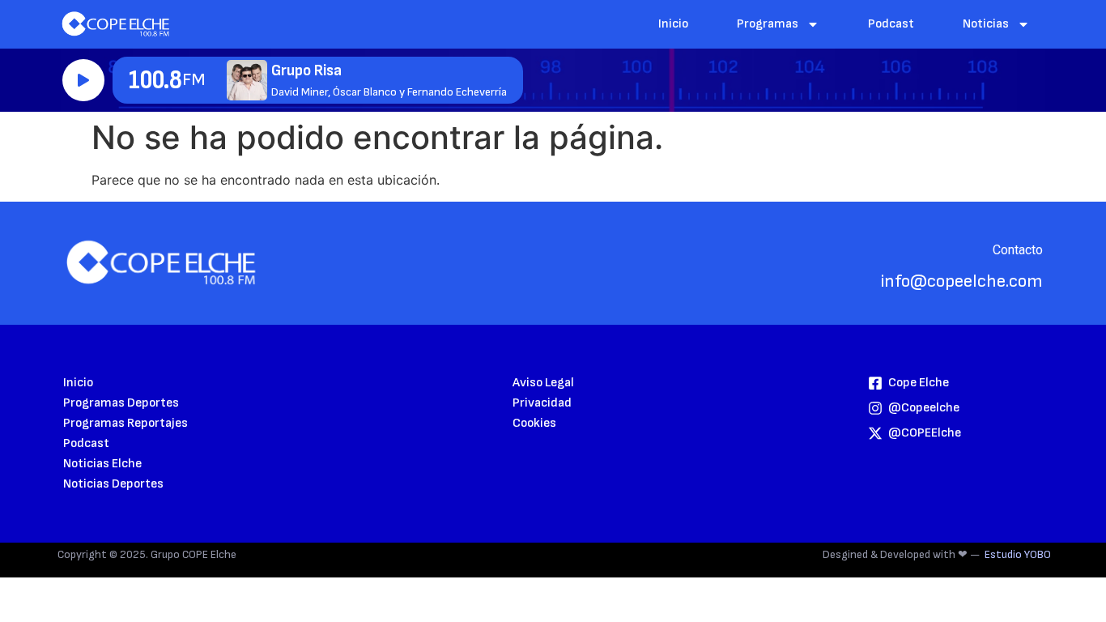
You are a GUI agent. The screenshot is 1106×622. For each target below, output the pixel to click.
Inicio (673, 24)
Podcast (891, 24)
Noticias (986, 24)
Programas (767, 24)
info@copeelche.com (962, 281)
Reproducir (83, 80)
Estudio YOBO (1018, 554)
